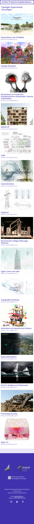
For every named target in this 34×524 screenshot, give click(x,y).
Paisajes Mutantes (8, 66)
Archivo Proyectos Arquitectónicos (16, 2)
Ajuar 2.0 (4, 442)
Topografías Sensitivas (10, 300)
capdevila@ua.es (18, 496)
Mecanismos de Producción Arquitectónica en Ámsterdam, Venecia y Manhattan (17, 96)
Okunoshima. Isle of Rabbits (12, 37)
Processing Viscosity (9, 414)
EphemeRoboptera (9, 357)
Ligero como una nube (10, 271)
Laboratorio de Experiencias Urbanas (16, 328)
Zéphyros (5, 212)
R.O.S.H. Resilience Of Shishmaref (14, 385)
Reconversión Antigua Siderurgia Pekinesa (14, 242)
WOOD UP (5, 127)
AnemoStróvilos (7, 184)
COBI (3, 155)
